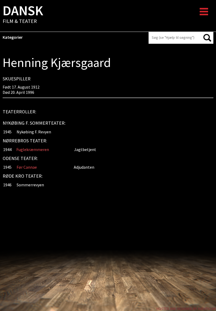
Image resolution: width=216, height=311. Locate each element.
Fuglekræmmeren (32, 149)
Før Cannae (27, 167)
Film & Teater (23, 14)
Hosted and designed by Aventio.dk (186, 308)
